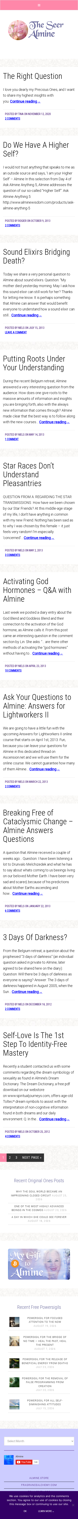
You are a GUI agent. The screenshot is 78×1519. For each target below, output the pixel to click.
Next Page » (32, 1157)
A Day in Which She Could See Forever (39, 1217)
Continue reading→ (25, 101)
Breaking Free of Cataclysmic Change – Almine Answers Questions (38, 826)
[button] (39, 5)
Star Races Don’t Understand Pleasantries (28, 474)
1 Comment (12, 439)
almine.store (39, 1478)
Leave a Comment (16, 332)
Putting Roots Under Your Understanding (34, 363)
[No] (73, 1505)
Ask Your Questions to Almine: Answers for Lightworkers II (37, 706)
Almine (39, 30)
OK (25, 1511)
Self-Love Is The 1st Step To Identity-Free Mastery (35, 1044)
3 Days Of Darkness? (35, 937)
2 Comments (12, 118)
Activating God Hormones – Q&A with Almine (37, 590)
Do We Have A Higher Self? (36, 149)
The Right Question (32, 76)
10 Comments (13, 670)
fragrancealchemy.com (39, 1485)
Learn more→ (46, 1511)
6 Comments (12, 910)
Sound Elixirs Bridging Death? (36, 256)
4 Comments (12, 1136)
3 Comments (12, 555)
